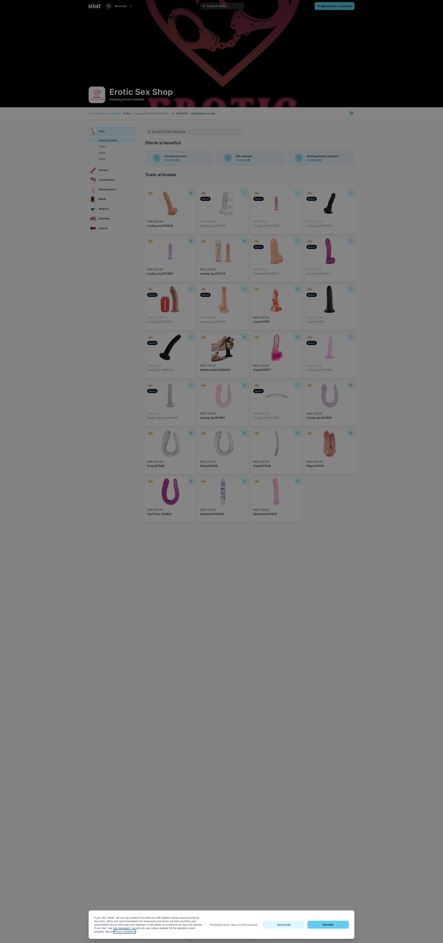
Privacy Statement (124, 931)
